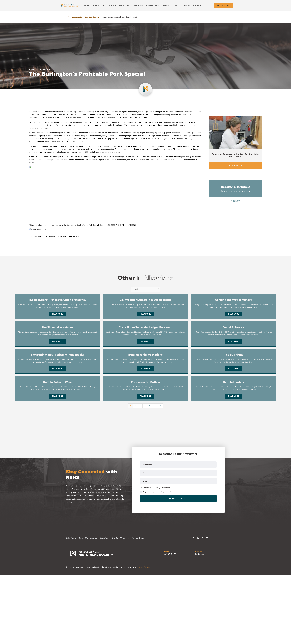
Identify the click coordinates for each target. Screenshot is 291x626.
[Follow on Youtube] (207, 538)
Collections (71, 538)
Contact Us (199, 554)
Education (104, 538)
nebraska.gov (144, 567)
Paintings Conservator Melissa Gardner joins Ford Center (235, 155)
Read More (57, 314)
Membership (91, 538)
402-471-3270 (169, 554)
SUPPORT (198, 551)
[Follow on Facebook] (193, 538)
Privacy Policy (138, 538)
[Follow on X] (202, 538)
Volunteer (124, 538)
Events (115, 538)
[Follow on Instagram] (198, 538)
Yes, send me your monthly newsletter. (158, 492)
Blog (80, 538)
